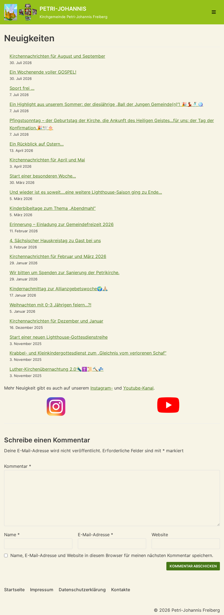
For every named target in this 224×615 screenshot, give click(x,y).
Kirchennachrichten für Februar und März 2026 (58, 256)
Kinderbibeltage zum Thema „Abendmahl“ (53, 208)
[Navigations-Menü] (214, 12)
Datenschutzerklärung (82, 589)
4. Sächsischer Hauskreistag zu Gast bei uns (55, 240)
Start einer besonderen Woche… (43, 176)
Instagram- (101, 388)
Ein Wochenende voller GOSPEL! (43, 72)
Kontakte (120, 589)
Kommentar (17, 466)
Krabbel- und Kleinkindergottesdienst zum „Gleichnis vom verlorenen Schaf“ (88, 353)
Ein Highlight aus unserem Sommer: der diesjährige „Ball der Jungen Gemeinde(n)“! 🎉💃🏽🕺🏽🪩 (106, 104)
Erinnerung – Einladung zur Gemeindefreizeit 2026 (62, 224)
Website (160, 534)
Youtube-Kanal (138, 388)
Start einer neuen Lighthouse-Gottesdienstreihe (59, 337)
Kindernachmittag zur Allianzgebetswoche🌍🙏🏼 (59, 288)
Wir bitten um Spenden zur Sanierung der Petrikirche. (64, 272)
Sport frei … (22, 88)
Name (12, 534)
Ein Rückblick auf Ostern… (37, 144)
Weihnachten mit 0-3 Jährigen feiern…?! (50, 305)
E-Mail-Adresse (95, 534)
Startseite (14, 589)
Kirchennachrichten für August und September (57, 56)
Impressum (41, 589)
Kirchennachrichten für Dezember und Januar (56, 321)
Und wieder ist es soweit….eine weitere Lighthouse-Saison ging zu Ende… (86, 192)
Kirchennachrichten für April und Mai (47, 160)
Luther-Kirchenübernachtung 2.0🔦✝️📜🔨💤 (57, 369)
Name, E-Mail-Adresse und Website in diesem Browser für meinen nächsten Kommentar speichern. (111, 555)
